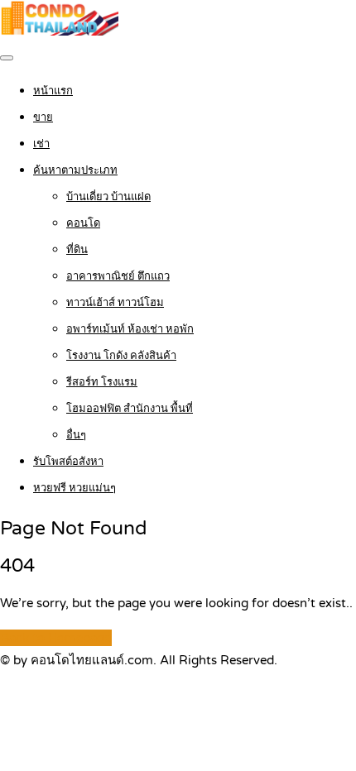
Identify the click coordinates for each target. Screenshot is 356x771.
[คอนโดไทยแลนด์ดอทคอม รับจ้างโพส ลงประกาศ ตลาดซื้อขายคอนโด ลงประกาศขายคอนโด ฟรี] (59, 31)
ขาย (43, 117)
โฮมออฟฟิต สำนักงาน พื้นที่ (129, 408)
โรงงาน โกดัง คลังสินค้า (121, 355)
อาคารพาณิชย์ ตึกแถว (118, 276)
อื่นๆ (76, 435)
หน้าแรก (53, 91)
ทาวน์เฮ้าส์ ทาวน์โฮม (115, 302)
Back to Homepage (56, 637)
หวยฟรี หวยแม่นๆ (74, 488)
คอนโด (83, 223)
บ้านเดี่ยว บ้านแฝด (108, 197)
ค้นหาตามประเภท (75, 170)
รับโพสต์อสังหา (68, 461)
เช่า (41, 144)
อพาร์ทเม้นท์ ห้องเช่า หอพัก (130, 329)
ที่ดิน (77, 249)
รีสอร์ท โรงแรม (101, 382)
